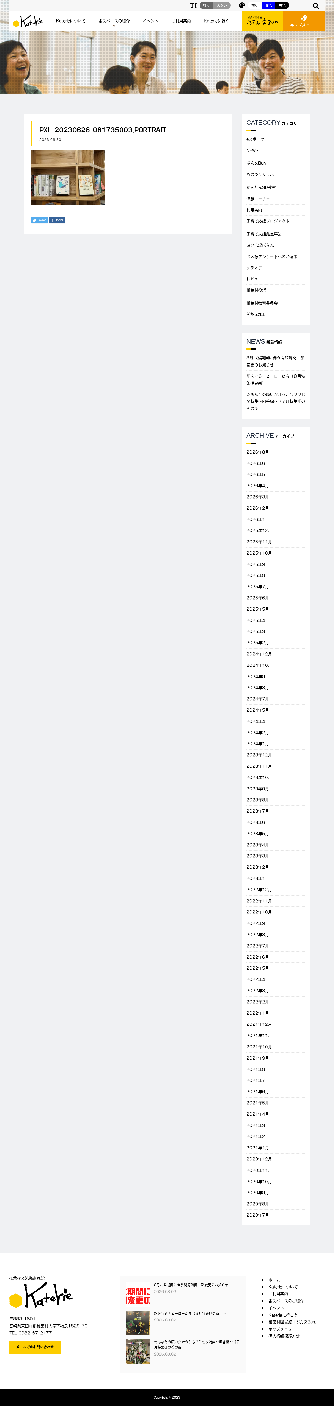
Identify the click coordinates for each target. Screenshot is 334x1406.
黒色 (282, 5)
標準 (254, 5)
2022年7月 (257, 946)
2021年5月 (257, 1103)
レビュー (254, 279)
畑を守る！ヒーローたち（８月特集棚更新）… (190, 1313)
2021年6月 (257, 1092)
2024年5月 (257, 710)
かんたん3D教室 (261, 187)
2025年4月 (257, 620)
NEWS (252, 150)
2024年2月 (257, 733)
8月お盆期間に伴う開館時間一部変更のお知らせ (275, 361)
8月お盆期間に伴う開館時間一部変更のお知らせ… (193, 1285)
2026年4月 (257, 486)
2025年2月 (257, 643)
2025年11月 (259, 542)
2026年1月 (257, 519)
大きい (222, 5)
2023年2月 (257, 867)
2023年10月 (259, 777)
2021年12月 (259, 1024)
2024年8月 (257, 688)
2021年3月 (257, 1125)
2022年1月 (257, 1013)
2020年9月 (257, 1193)
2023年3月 (257, 856)
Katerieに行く (216, 21)
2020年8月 (257, 1204)
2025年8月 (257, 575)
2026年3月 (257, 497)
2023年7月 (257, 811)
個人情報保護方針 (284, 1336)
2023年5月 (257, 834)
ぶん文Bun (256, 163)
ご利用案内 (181, 21)
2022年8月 (257, 935)
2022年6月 (257, 957)
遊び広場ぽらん (260, 245)
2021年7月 (257, 1080)
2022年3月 (257, 991)
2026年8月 (257, 452)
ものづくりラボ (260, 174)
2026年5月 (257, 474)
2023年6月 (257, 822)
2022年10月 (259, 912)
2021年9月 (257, 1058)
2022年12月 (259, 890)
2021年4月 (257, 1114)
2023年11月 (259, 766)
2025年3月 (257, 631)
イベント (150, 21)
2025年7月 (257, 587)
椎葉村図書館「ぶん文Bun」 (293, 1322)
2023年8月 (257, 800)
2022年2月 (257, 1002)
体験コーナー (258, 199)
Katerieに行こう (283, 1315)
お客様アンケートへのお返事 (271, 257)
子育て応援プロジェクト (267, 221)
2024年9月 (257, 676)
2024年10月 (259, 665)
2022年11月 (259, 901)
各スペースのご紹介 (286, 1301)
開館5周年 (255, 314)
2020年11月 (259, 1170)
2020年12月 (259, 1159)
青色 (268, 5)
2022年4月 (257, 979)
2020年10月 (259, 1182)
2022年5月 (257, 968)
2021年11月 (259, 1035)
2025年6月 (257, 598)
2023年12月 (259, 755)
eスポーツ (255, 139)
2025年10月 (259, 553)
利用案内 (254, 210)
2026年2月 (257, 508)
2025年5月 (257, 609)
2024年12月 (259, 654)
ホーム (274, 1280)
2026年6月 (257, 463)
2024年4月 (257, 721)
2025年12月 (259, 530)
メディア (254, 268)
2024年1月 (257, 744)
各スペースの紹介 (114, 21)
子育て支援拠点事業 (264, 234)
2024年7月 (257, 699)
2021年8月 (257, 1069)
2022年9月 (257, 923)
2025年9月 (257, 564)
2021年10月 (259, 1047)
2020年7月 (257, 1215)
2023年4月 (257, 845)
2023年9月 (257, 789)
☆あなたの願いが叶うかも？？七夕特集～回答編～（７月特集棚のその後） (275, 402)
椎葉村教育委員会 (262, 303)
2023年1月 (257, 878)
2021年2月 (257, 1136)
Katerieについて (71, 21)
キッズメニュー (304, 25)
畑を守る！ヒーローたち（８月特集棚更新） (275, 379)
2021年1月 (257, 1148)
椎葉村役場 (256, 290)
